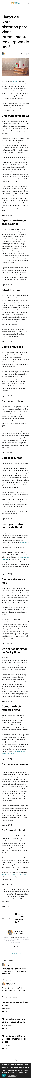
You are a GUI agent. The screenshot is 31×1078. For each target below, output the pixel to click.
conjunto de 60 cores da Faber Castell (14, 874)
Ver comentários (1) (14, 953)
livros (8, 906)
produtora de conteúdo (16, 937)
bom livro (15, 81)
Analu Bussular (10, 52)
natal (14, 906)
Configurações (11, 1075)
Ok (3, 1075)
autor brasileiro (24, 542)
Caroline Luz (6, 1045)
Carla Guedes (6, 1008)
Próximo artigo (6, 980)
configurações (15, 1070)
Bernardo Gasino (7, 1025)
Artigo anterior (8, 960)
